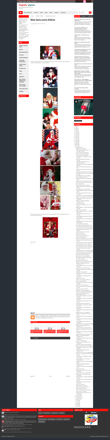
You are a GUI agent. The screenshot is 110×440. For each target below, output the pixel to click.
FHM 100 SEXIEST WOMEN (22, 65)
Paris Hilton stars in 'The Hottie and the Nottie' (84, 195)
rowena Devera (7, 426)
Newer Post (32, 376)
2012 (76, 139)
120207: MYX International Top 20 (82, 387)
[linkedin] (87, 1)
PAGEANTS (57, 12)
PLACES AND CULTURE (23, 88)
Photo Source (32, 242)
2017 (76, 132)
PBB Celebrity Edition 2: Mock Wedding (83, 175)
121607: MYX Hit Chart (80, 233)
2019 (76, 129)
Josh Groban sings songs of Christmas (83, 189)
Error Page (34, 1)
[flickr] (82, 1)
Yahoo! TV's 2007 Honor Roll (81, 340)
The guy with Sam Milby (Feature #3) (83, 293)
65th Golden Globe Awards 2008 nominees (84, 257)
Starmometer (41, 421)
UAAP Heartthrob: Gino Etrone (81, 385)
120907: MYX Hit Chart (80, 278)
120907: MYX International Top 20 (82, 285)
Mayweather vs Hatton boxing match (83, 290)
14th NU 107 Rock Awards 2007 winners (83, 389)
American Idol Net (42, 419)
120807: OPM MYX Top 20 (81, 294)
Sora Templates (96, 436)
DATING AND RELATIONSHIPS (22, 61)
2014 (76, 136)
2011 (76, 140)
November (78, 395)
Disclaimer (62, 412)
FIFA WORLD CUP (22, 68)
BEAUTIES (21, 49)
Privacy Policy (54, 412)
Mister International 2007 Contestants (83, 185)
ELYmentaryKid (52, 419)
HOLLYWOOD (63, 12)
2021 (76, 126)
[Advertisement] (50, 36)
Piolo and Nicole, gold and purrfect (82, 152)
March (77, 406)
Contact (28, 1)
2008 (76, 144)
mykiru (5, 429)
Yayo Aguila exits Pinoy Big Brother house (84, 225)
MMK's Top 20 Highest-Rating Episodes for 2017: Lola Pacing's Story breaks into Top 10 (15, 424)
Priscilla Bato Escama (8, 421)
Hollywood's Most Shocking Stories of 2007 (84, 181)
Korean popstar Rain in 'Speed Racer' (83, 303)
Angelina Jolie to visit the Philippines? (83, 312)
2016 (76, 133)
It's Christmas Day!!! (80, 183)
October (78, 396)
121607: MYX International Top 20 (82, 235)
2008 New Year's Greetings (81, 148)
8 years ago (16, 414)
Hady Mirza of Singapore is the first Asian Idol (84, 238)
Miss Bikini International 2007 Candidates (83, 344)
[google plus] (90, 1)
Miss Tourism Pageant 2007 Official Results (84, 291)
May (77, 403)
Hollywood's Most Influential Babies (82, 254)
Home (20, 1)
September (78, 397)
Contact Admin (47, 412)
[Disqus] (50, 357)
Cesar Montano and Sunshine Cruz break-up (84, 171)
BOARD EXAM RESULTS (23, 52)
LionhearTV (59, 419)
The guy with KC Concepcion (81, 391)
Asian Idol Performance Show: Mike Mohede (84, 246)
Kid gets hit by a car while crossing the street (84, 196)
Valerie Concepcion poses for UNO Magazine (84, 345)
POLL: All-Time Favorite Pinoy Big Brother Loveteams (23, 26)
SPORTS (51, 12)
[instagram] (84, 1)
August (77, 399)
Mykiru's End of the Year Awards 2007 (83, 256)
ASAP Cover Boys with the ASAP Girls (83, 279)
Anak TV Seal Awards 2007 (81, 281)
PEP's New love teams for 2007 (82, 260)
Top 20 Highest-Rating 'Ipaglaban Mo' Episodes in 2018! (24, 30)
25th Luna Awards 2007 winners (82, 177)
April (77, 404)
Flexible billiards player (80, 368)
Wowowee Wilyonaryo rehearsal (82, 223)
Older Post (68, 376)
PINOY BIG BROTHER (28, 12)
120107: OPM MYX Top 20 (81, 388)
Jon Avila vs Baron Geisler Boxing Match (83, 327)
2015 (76, 134)
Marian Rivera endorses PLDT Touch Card (84, 261)
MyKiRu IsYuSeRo (11, 436)
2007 (76, 145)
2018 (76, 130)
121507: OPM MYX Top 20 (81, 237)
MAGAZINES (21, 76)
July (77, 400)
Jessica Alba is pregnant (80, 258)
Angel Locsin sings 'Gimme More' (82, 288)
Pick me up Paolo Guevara (81, 234)
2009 (76, 143)
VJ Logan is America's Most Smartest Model (84, 227)
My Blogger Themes (104, 436)
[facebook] (76, 1)
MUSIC (46, 12)
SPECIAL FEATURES (42, 23)
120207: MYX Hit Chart (80, 384)
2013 (76, 137)
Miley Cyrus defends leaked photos (82, 153)
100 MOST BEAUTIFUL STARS (23, 46)
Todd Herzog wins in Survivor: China (82, 231)
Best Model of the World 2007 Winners (83, 268)
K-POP (20, 74)
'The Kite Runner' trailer (80, 203)
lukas (5, 412)
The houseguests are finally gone (82, 155)
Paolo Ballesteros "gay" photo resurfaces (8, 414)
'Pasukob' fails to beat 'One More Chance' (83, 372)
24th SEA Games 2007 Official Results (83, 253)
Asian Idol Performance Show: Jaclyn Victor (84, 242)
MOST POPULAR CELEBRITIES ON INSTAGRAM (22, 80)
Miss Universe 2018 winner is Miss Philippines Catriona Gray (24, 33)
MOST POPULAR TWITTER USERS (22, 85)
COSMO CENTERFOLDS (23, 57)
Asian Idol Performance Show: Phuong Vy (84, 245)
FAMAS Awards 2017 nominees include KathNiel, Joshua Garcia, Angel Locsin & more (14, 428)
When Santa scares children (81, 209)
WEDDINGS (21, 91)
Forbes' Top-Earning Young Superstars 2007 (84, 334)
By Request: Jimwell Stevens (81, 271)
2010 (76, 141)
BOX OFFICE (21, 55)
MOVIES (41, 12)
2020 (76, 128)
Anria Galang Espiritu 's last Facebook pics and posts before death (11, 419)
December (78, 147)
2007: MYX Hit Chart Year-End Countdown (84, 182)
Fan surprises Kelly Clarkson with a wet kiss (84, 226)
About (24, 1)
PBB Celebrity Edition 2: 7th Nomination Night (84, 250)
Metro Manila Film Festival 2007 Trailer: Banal (84, 323)
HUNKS (20, 71)
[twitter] (79, 1)
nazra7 (5, 416)
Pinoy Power (66, 419)
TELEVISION (36, 12)
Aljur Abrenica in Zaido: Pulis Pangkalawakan (84, 352)
